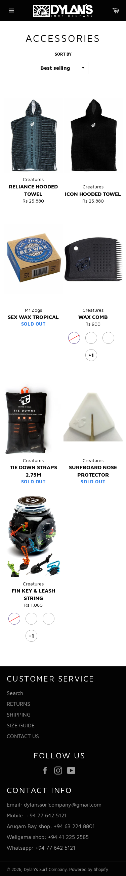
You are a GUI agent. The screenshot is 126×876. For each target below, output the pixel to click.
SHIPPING (19, 715)
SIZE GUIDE (21, 725)
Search (15, 693)
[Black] (48, 619)
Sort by (63, 54)
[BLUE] (91, 338)
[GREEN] (108, 338)
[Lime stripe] (14, 619)
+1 (91, 355)
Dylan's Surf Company (45, 869)
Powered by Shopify (88, 869)
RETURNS (18, 704)
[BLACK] (74, 338)
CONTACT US (23, 736)
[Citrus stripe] (31, 619)
